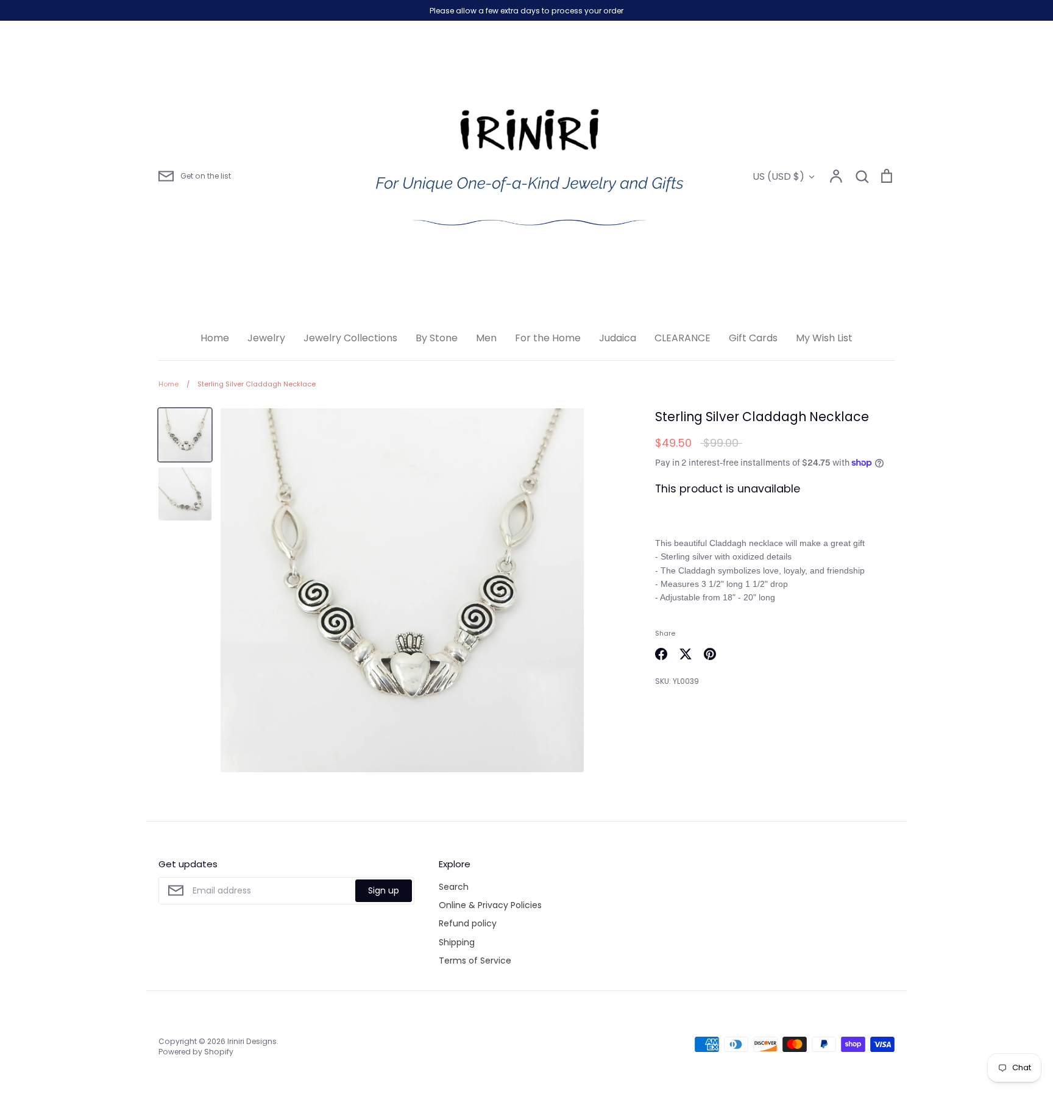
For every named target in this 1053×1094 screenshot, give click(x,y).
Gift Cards (753, 338)
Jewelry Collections (350, 338)
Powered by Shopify (195, 1051)
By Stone (437, 338)
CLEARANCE (682, 338)
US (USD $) (778, 176)
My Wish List (824, 338)
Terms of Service (475, 960)
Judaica (617, 338)
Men (486, 338)
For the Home (548, 338)
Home (214, 338)
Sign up (383, 890)
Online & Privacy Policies (490, 905)
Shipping (457, 942)
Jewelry (266, 338)
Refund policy (468, 923)
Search (454, 887)
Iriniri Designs (252, 1041)
